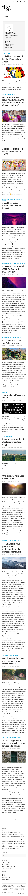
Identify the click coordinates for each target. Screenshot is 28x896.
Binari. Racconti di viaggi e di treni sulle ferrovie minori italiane (13, 661)
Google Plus (10, 44)
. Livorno (14, 337)
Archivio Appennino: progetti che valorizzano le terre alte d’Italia (13, 743)
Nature (10, 473)
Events (9, 53)
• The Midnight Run (6, 868)
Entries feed (5, 875)
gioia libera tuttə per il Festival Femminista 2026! (12, 59)
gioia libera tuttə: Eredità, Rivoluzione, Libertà (11, 205)
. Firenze (13, 263)
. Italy (4, 200)
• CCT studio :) (5, 864)
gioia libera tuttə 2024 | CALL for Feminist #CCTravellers (13, 269)
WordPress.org (5, 879)
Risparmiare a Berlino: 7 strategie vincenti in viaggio (13, 442)
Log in (3, 874)
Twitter (8, 41)
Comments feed (6, 877)
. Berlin (4, 436)
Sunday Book (10, 655)
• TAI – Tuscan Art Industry (8, 866)
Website (8, 39)
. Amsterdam (6, 94)
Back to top (21, 893)
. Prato (4, 53)
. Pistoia (4, 473)
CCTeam (13, 33)
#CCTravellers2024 (16, 199)
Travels (12, 94)
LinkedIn (8, 45)
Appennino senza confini (13, 540)
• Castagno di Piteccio (7, 862)
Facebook (9, 42)
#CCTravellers (6, 199)
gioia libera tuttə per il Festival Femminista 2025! (12, 151)
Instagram (9, 47)
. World (4, 392)
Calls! (23, 263)
